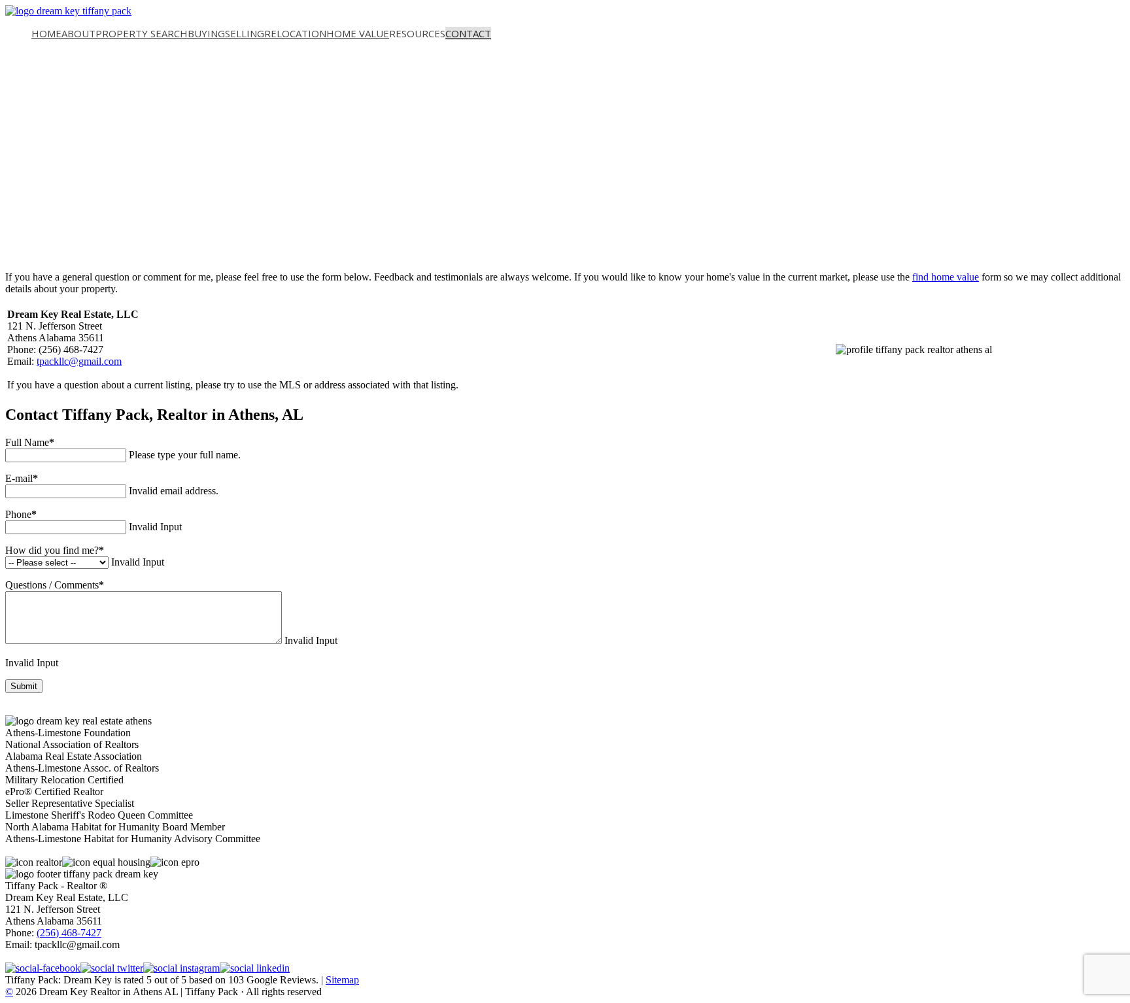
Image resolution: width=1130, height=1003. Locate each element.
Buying (206, 33)
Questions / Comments (54, 584)
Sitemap (342, 979)
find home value (945, 276)
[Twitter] (111, 968)
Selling (244, 33)
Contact (468, 33)
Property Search (141, 33)
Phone (21, 514)
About (78, 33)
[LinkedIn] (255, 968)
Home (46, 33)
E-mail (21, 478)
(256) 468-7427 (69, 932)
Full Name (29, 442)
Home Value (357, 33)
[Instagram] (181, 968)
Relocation (295, 33)
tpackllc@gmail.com (79, 361)
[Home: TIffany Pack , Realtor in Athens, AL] (68, 10)
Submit (23, 686)
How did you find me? (54, 550)
